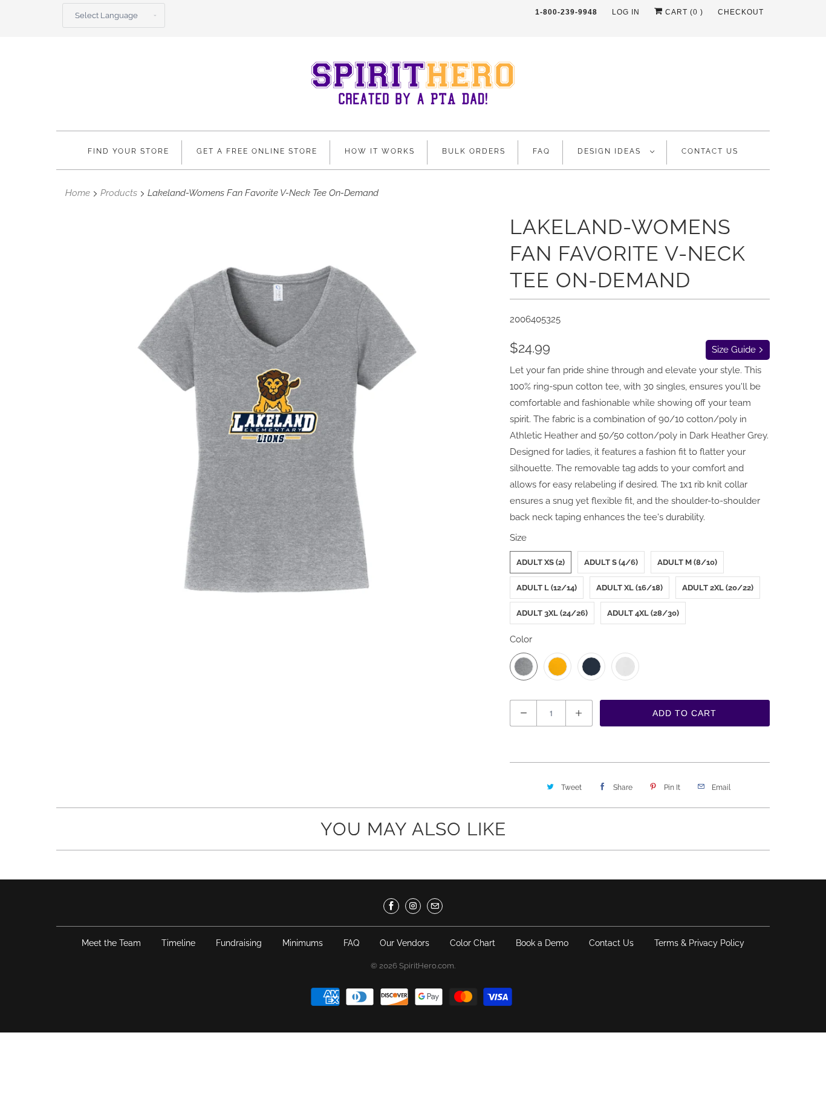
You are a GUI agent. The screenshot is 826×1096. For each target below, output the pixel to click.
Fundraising (239, 943)
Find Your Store (128, 151)
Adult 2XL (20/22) (717, 587)
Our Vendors (404, 943)
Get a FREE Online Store (257, 151)
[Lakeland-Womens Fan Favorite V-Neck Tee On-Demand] (277, 429)
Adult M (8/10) (687, 562)
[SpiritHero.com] (413, 87)
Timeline (178, 943)
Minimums (302, 943)
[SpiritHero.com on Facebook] (391, 906)
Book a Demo (542, 943)
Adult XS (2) (540, 562)
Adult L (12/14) (546, 587)
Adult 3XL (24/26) (552, 613)
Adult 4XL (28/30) (643, 613)
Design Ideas (610, 151)
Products (118, 193)
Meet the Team (111, 943)
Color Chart (472, 943)
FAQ (541, 151)
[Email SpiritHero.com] (435, 906)
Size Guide (735, 349)
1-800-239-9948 (566, 12)
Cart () (683, 12)
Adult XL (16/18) (629, 587)
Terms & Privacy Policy (699, 943)
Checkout (741, 12)
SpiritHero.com (426, 965)
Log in (626, 12)
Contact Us (709, 151)
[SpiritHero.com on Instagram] (413, 906)
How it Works (380, 151)
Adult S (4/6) (611, 562)
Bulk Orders (474, 151)
